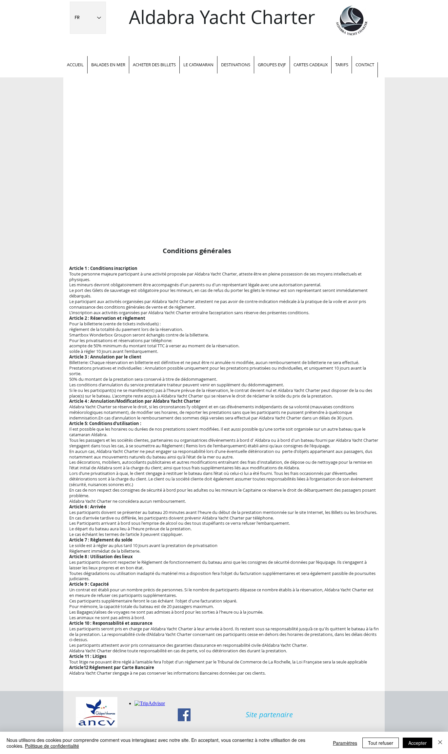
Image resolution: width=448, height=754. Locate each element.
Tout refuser (380, 743)
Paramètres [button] (345, 743)
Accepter (417, 743)
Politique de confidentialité (52, 746)
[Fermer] (440, 743)
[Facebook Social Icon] (184, 714)
